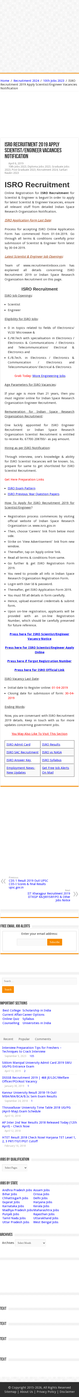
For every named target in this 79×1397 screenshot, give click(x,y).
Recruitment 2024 (26, 81)
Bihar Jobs (9, 1194)
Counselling (11, 1023)
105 (32, 1056)
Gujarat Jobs (11, 1202)
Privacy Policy (46, 1392)
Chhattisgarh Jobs (15, 1198)
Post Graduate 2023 (24, 169)
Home (4, 81)
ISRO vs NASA (52, 752)
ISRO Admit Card (18, 744)
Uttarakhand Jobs (45, 1218)
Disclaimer (67, 1392)
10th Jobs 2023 (53, 81)
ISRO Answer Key (19, 760)
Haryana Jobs (42, 1202)
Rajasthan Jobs (44, 1214)
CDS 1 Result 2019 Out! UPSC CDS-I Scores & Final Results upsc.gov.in (28, 882)
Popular (24, 1039)
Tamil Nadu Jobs (14, 1218)
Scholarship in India (37, 1010)
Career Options (33, 1015)
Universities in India (37, 1023)
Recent (8, 1039)
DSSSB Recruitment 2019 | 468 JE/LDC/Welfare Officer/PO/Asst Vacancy (35, 1079)
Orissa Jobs (41, 1194)
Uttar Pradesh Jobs (15, 1222)
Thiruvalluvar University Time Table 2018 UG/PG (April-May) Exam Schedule (36, 1109)
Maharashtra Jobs (46, 1210)
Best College (12, 1010)
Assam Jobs (41, 1190)
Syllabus (28, 1019)
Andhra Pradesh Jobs (17, 1190)
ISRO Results (51, 744)
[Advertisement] (40, 105)
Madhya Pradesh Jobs (17, 1210)
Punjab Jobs (10, 1214)
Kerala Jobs (41, 1206)
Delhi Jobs (40, 1198)
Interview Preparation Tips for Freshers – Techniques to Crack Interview (32, 1049)
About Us (26, 1392)
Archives (8, 1243)
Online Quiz (11, 1019)
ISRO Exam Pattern (21, 488)
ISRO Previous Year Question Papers (33, 494)
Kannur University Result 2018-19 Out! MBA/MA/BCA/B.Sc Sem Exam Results (29, 1094)
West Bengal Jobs (45, 1222)
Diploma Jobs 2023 (39, 166)
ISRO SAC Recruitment (23, 752)
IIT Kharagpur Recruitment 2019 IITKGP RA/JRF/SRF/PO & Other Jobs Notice (49, 895)
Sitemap (10, 1392)
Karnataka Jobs (13, 1206)
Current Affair (12, 1015)
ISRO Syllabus (52, 760)
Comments (43, 1039)
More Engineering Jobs (49, 376)
